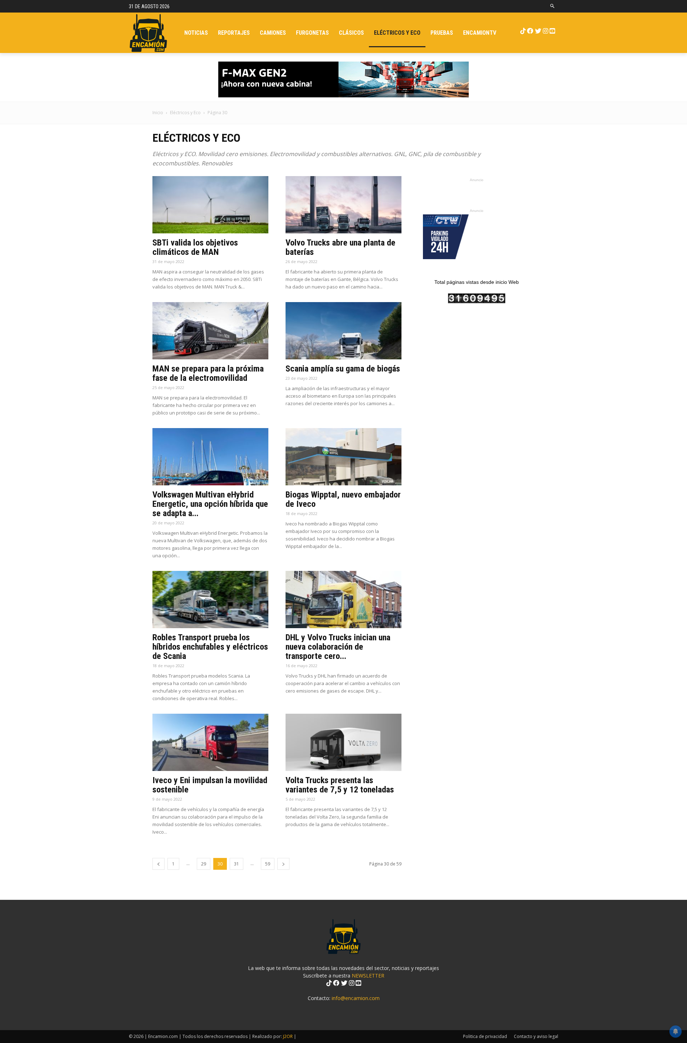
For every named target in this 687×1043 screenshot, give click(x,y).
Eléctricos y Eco (185, 113)
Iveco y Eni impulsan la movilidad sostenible (209, 785)
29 (203, 864)
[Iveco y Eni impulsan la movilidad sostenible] (210, 742)
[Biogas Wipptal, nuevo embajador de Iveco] (343, 456)
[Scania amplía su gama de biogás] (343, 330)
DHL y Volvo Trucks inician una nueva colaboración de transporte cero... (338, 646)
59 (267, 864)
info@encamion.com (356, 998)
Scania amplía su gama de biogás (343, 369)
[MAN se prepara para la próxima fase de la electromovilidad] (210, 330)
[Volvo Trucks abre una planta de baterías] (343, 204)
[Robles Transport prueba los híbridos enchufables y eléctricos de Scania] (210, 599)
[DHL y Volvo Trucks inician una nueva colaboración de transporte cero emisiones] (343, 599)
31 (236, 864)
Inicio (157, 113)
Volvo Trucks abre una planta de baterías (340, 247)
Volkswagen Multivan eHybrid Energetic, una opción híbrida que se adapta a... (210, 504)
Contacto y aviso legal (536, 1036)
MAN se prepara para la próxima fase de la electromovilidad (208, 373)
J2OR (288, 1036)
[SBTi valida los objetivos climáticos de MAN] (210, 204)
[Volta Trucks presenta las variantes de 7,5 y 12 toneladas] (343, 742)
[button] (552, 6)
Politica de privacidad (485, 1036)
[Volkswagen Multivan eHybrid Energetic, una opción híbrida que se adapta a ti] (210, 456)
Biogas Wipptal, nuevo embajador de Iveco (343, 499)
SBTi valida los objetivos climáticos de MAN (195, 247)
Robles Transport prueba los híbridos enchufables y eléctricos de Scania (210, 646)
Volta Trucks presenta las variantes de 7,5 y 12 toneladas (340, 785)
